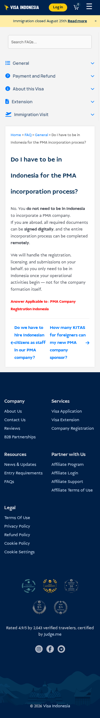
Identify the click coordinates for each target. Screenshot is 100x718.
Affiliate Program (67, 464)
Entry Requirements (23, 473)
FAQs (9, 482)
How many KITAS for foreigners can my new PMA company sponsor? (68, 342)
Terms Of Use (17, 518)
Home (16, 135)
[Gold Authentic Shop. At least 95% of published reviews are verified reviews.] (50, 586)
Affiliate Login (64, 473)
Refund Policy (17, 535)
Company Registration (72, 428)
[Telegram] (61, 649)
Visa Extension (65, 420)
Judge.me (53, 634)
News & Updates (20, 464)
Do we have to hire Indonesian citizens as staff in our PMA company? (30, 342)
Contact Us (15, 420)
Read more (77, 21)
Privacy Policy (17, 526)
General (41, 135)
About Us (13, 411)
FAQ (28, 135)
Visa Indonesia (56, 706)
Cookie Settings (19, 552)
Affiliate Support (67, 482)
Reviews (12, 428)
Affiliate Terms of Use (72, 490)
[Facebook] (50, 649)
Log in (58, 7)
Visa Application (66, 411)
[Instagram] (39, 649)
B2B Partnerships (20, 437)
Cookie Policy (17, 543)
